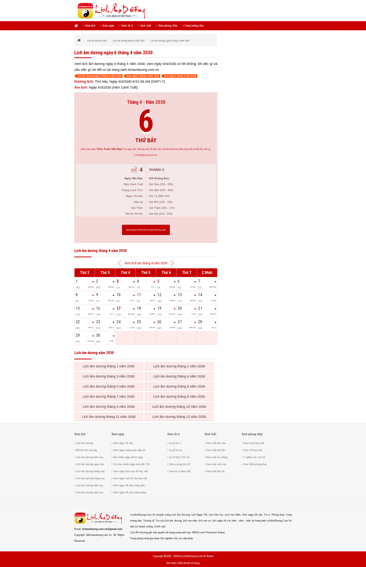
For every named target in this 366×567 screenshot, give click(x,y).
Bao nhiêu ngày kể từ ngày (127, 457)
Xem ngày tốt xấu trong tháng (129, 492)
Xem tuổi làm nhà (215, 443)
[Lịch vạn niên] (77, 25)
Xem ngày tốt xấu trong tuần (128, 485)
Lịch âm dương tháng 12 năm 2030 (179, 417)
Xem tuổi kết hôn (215, 450)
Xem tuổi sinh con (215, 464)
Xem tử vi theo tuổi (179, 471)
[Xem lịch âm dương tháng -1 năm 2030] (119, 263)
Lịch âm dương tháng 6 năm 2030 (179, 386)
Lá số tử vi (174, 443)
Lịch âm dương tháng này (90, 471)
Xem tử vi (127, 25)
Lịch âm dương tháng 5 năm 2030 (109, 386)
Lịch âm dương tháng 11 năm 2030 (109, 417)
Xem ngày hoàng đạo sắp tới (128, 450)
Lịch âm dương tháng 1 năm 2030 (109, 366)
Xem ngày (108, 25)
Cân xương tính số (179, 464)
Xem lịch (89, 25)
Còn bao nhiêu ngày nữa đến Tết (130, 464)
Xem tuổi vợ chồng (216, 457)
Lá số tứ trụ (175, 450)
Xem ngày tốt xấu (122, 443)
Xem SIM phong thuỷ (255, 464)
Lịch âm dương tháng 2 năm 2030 (179, 366)
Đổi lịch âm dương (86, 450)
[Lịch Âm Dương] (112, 18)
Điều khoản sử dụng (189, 563)
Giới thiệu (171, 563)
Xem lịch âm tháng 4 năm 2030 (145, 263)
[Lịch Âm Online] (79, 40)
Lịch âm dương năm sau (89, 492)
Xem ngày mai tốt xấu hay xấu (129, 478)
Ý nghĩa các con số (254, 457)
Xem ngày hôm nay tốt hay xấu (130, 471)
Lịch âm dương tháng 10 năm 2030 (179, 407)
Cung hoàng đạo (194, 25)
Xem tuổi (145, 25)
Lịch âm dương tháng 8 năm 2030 (179, 396)
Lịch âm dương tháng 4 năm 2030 (179, 376)
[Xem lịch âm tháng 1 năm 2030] (172, 263)
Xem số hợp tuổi (252, 450)
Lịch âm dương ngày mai (89, 464)
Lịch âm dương (84, 443)
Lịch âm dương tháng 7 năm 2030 (109, 396)
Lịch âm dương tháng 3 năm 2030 (109, 376)
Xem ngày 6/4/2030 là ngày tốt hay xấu (146, 230)
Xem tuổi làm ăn (214, 471)
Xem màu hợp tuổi (253, 443)
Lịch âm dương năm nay (89, 485)
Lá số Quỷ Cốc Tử (179, 457)
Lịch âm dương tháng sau (90, 478)
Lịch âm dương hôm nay (89, 457)
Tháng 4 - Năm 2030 (146, 102)
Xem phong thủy (167, 25)
